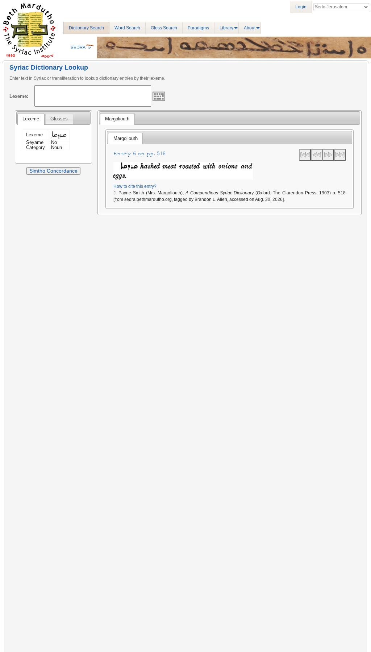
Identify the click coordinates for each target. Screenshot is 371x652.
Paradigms (198, 27)
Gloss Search (164, 27)
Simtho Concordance (53, 171)
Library (226, 27)
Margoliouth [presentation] (117, 118)
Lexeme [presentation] (30, 118)
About (249, 27)
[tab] (30, 119)
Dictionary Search (86, 27)
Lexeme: (18, 96)
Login (301, 6)
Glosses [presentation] (59, 118)
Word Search (127, 27)
